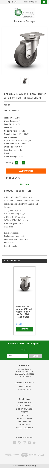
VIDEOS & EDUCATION (24, 428)
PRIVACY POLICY (24, 403)
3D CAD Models (24, 425)
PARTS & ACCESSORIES (24, 418)
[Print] (13, 178)
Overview (24, 184)
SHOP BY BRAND (24, 422)
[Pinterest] (19, 178)
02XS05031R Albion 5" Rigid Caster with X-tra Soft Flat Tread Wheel (24, 311)
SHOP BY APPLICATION (24, 409)
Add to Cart (24, 329)
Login (26, 2)
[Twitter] (16, 178)
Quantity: (9, 163)
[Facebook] (7, 178)
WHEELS (24, 415)
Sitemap (33, 466)
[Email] (10, 178)
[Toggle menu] (3, 3)
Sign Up (34, 2)
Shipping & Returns (25, 389)
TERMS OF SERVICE (24, 406)
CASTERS (24, 412)
